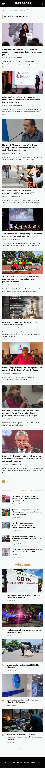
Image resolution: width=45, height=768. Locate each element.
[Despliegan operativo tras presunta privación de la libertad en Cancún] (22, 615)
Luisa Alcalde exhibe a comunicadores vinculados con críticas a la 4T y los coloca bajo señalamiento (21, 100)
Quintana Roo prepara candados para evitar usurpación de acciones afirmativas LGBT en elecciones (26, 512)
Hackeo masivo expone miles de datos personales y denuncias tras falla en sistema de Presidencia (24, 737)
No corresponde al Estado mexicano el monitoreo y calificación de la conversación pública (21, 52)
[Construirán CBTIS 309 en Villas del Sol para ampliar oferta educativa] (22, 580)
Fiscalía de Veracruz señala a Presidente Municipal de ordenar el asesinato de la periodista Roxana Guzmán (20, 147)
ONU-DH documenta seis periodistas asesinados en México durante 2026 (18, 191)
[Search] (42, 3)
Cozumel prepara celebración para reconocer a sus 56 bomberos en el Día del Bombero (27, 538)
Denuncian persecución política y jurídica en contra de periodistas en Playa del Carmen (22, 368)
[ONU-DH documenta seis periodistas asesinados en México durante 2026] (22, 176)
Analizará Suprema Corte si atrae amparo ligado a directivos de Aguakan (24, 701)
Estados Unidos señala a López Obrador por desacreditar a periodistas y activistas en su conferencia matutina (21, 458)
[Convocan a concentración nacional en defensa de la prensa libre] (22, 307)
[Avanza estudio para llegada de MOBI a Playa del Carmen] (22, 650)
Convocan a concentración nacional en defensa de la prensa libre (19, 323)
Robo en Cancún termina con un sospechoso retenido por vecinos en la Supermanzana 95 (25, 498)
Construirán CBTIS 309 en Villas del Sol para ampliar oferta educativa (23, 596)
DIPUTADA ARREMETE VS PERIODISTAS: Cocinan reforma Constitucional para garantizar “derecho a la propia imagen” (20, 413)
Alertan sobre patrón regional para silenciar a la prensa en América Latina (22, 234)
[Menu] (3, 3)
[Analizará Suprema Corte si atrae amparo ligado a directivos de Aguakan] (22, 685)
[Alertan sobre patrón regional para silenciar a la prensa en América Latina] (22, 219)
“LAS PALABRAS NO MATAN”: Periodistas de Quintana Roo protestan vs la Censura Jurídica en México (22, 279)
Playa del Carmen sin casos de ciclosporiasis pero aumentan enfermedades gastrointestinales (23, 525)
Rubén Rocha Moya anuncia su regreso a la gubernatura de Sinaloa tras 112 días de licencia (27, 551)
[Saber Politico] (22, 3)
